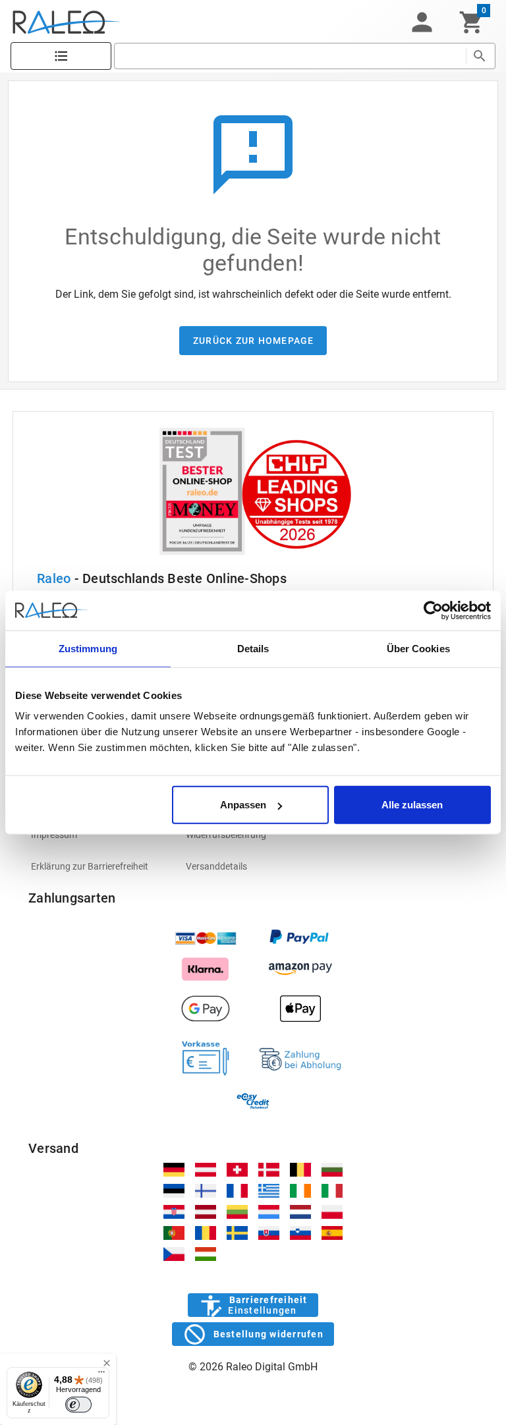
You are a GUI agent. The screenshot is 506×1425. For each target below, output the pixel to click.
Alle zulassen (412, 804)
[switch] (78, 1404)
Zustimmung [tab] (88, 648)
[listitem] (97, 835)
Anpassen (243, 804)
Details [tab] (253, 648)
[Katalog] (61, 56)
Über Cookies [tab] (418, 648)
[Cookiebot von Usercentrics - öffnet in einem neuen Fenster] (433, 610)
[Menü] (101, 1375)
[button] (421, 22)
